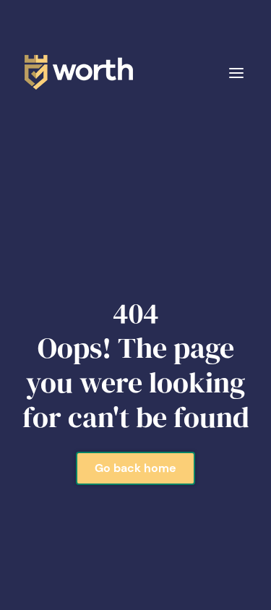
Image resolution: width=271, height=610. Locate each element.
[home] (75, 72)
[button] (236, 72)
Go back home (135, 468)
